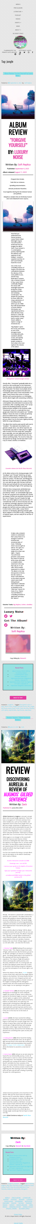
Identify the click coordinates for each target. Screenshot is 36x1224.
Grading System (15, 1207)
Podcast (18, 15)
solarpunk (10, 1189)
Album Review (29, 1183)
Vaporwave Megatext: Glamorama (21, 685)
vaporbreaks (12, 710)
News (18, 26)
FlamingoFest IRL (10, 50)
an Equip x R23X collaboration (16, 1045)
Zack (22, 727)
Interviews (19, 1201)
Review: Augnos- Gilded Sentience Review (18, 718)
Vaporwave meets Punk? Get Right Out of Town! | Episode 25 (21, 683)
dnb (8, 1185)
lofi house (4, 708)
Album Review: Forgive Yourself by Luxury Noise (18, 74)
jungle (32, 706)
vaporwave (28, 710)
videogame (24, 1189)
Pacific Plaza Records (22, 708)
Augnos (3, 1185)
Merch (18, 4)
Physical (14, 1199)
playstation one (24, 1187)
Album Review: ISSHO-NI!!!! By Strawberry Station (21, 672)
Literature (18, 11)
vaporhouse (20, 710)
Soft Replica (28, 83)
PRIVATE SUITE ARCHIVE (9, 52)
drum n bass (8, 706)
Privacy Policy (28, 1207)
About (17, 30)
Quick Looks (8, 1201)
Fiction (21, 1203)
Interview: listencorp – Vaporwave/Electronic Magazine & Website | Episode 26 (21, 678)
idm (29, 706)
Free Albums (18, 8)
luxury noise (11, 708)
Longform (10, 705)
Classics (29, 1199)
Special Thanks (11, 1208)
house (25, 706)
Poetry (13, 1203)
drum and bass (14, 1185)
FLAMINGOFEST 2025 (21, 675)
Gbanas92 (23, 658)
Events (17, 22)
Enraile (25, 972)
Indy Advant (26, 1146)
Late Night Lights (25, 50)
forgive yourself (17, 706)
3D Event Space (18, 33)
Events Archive (22, 1205)
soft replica (4, 710)
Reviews (31, 708)
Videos (18, 19)
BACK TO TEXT (18, 698)
